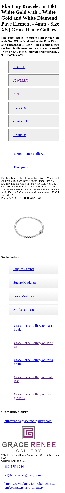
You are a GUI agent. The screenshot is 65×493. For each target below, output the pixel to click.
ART (16, 94)
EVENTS (19, 107)
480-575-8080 (14, 466)
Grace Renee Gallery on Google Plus (33, 396)
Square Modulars (24, 282)
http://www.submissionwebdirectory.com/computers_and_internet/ (29, 485)
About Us (19, 135)
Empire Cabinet (23, 269)
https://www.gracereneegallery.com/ (28, 421)
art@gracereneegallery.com (22, 475)
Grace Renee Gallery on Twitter (33, 344)
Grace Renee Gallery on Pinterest (33, 379)
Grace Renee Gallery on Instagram (33, 361)
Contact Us (20, 121)
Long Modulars (23, 296)
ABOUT (19, 67)
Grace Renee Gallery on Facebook (33, 327)
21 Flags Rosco (23, 309)
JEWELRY (20, 80)
